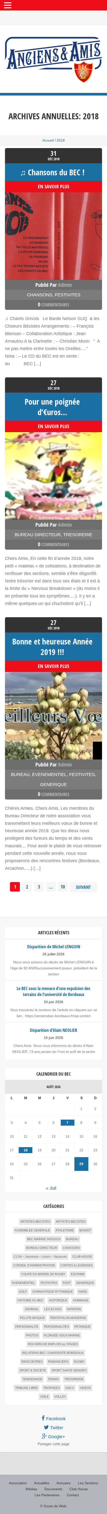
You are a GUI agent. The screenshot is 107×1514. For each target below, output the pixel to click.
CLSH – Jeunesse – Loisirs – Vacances (40, 1256)
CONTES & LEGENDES (76, 1265)
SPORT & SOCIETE (32, 1370)
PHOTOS (32, 1335)
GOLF (23, 1291)
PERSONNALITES (56, 1326)
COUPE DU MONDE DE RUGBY (43, 1274)
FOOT (67, 1283)
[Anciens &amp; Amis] (53, 60)
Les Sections (88, 1483)
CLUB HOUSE (82, 1256)
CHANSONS (39, 294)
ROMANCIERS (58, 1361)
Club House (78, 1489)
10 (62, 886)
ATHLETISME (64, 1230)
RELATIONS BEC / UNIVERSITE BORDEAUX (53, 1353)
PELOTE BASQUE (32, 1318)
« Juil (51, 1188)
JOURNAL (32, 1309)
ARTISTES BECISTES (35, 1221)
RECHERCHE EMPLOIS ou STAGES (53, 1344)
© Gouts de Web (53, 1506)
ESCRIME (78, 1274)
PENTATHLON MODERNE (68, 1318)
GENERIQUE (53, 784)
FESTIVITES (67, 294)
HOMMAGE (81, 1300)
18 (26, 1150)
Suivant (83, 887)
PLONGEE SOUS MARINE (62, 1335)
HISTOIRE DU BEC (30, 1300)
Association (18, 1483)
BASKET (85, 1230)
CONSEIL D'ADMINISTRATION (34, 1265)
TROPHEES (51, 1388)
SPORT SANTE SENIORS (69, 1370)
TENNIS (53, 1379)
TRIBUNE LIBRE (26, 1388)
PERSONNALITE (26, 1326)
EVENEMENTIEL (49, 774)
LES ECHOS (52, 1309)
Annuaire (63, 1483)
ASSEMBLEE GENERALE (32, 1230)
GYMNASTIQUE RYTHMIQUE (52, 1291)
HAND (82, 1291)
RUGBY (79, 1361)
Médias (31, 1489)
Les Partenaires (47, 1495)
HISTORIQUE (58, 1300)
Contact (73, 1495)
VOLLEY (60, 1396)
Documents (53, 1489)
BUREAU (20, 774)
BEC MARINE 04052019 (43, 1239)
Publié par (53, 285)
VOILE (44, 1396)
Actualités (41, 1483)
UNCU (69, 1388)
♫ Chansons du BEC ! (52, 172)
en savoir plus (53, 186)
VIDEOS (85, 1388)
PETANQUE (82, 1326)
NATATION (74, 1309)
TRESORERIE (77, 534)
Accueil (48, 140)
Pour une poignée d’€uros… (52, 407)
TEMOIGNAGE (32, 1379)
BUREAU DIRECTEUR (38, 534)
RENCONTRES (32, 1361)
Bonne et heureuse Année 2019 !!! (52, 646)
